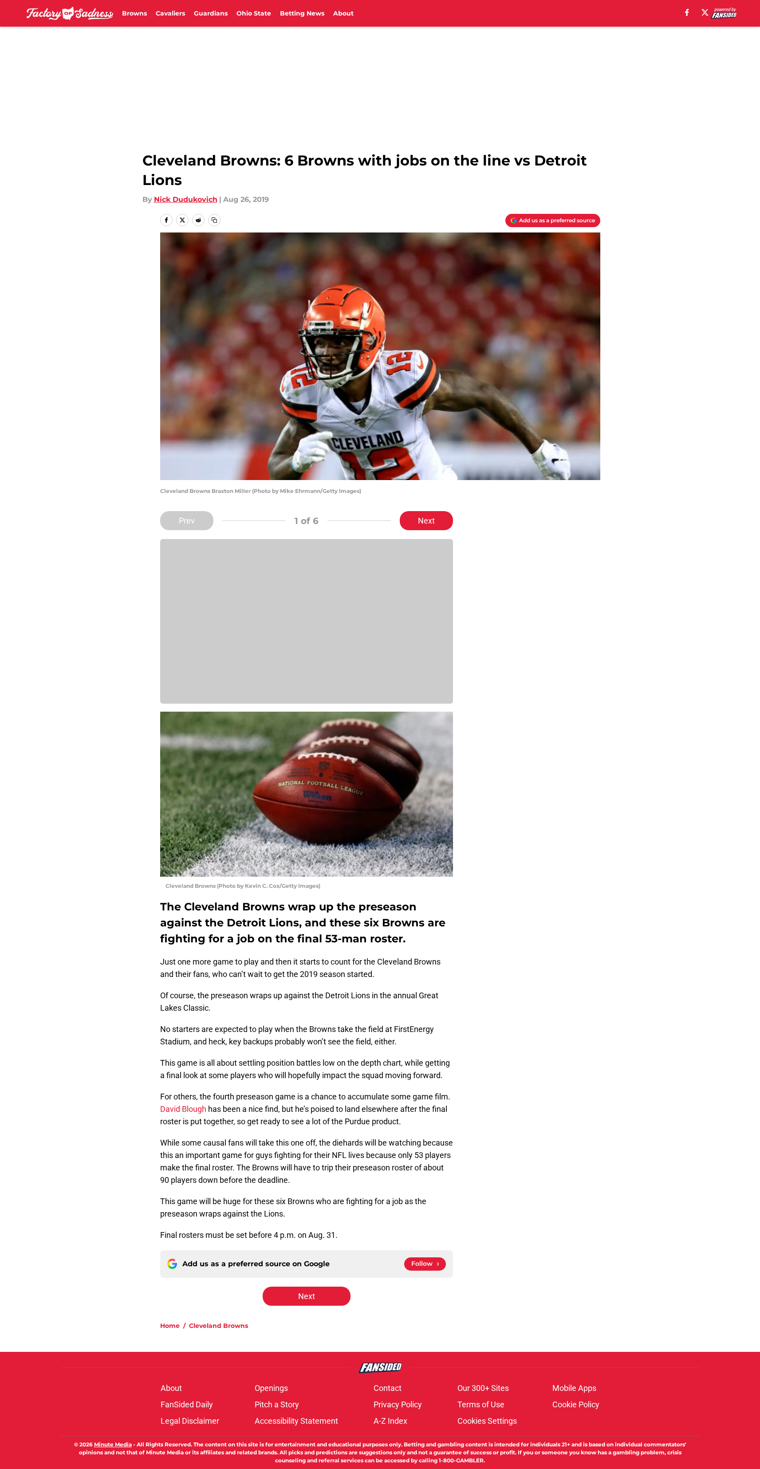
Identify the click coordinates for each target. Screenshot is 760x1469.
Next (426, 520)
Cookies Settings (487, 1421)
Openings (271, 1388)
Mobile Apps (574, 1388)
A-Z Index (390, 1421)
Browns (134, 13)
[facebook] (687, 12)
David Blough (183, 1109)
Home (170, 1326)
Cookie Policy (575, 1404)
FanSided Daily (187, 1404)
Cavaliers (170, 13)
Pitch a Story (277, 1404)
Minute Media (113, 1444)
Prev (187, 520)
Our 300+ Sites (483, 1388)
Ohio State (253, 13)
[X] (705, 12)
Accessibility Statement (296, 1421)
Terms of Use (480, 1404)
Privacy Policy (398, 1404)
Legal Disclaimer (190, 1421)
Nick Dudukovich (185, 199)
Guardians (211, 13)
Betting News (302, 13)
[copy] (214, 220)
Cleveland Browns (218, 1326)
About (343, 13)
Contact (388, 1388)
